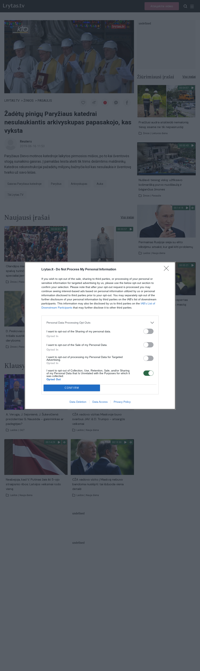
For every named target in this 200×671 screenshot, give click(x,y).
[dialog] (100, 335)
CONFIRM (72, 387)
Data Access (100, 401)
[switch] (148, 331)
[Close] (167, 269)
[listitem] (100, 323)
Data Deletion (78, 401)
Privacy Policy (122, 401)
